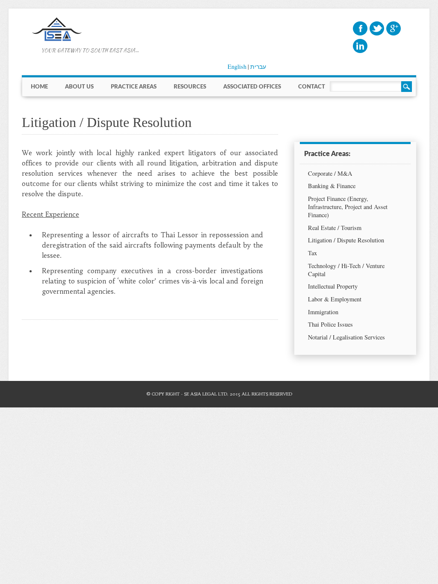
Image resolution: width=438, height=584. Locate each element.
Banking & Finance (331, 186)
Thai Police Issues (330, 324)
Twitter (377, 28)
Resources (190, 86)
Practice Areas (134, 86)
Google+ (393, 28)
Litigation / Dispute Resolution (346, 240)
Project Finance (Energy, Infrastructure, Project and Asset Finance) (348, 207)
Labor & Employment (334, 299)
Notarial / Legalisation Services (346, 337)
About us (79, 86)
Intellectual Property (333, 286)
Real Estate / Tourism (334, 228)
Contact (311, 86)
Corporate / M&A (330, 173)
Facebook (360, 28)
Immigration (323, 312)
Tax (312, 253)
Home (39, 86)
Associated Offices (252, 86)
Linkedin (360, 46)
